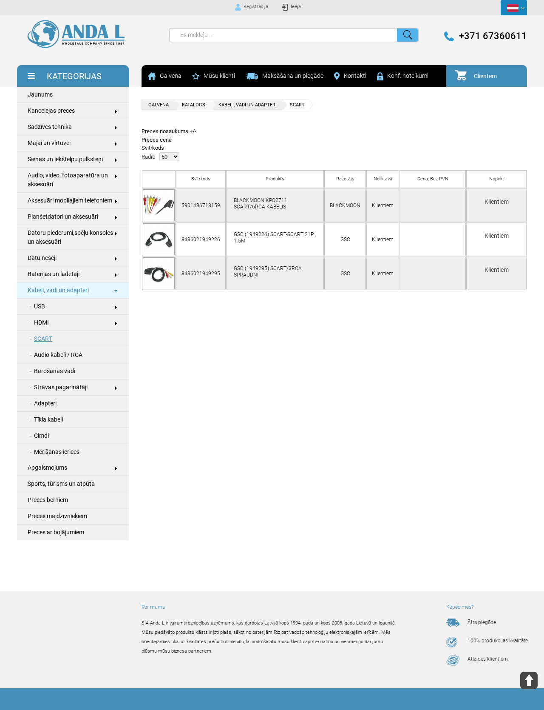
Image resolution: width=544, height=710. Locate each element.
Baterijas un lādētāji (53, 274)
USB (39, 306)
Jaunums (40, 94)
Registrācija (256, 6)
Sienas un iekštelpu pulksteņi (65, 159)
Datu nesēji (42, 257)
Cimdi (41, 435)
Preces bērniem (48, 499)
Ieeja (296, 6)
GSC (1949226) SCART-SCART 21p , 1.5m (275, 237)
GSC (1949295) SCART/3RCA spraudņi (268, 271)
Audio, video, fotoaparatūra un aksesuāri (68, 180)
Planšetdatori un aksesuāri (63, 216)
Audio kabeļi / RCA (58, 354)
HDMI (41, 322)
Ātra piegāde (482, 622)
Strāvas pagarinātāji (61, 387)
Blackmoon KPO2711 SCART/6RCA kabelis (260, 203)
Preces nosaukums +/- (169, 131)
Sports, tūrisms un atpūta (61, 483)
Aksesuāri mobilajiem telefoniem (70, 200)
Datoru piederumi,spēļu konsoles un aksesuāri (70, 237)
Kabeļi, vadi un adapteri (58, 290)
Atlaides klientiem (488, 659)
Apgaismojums (47, 467)
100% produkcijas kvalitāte (498, 641)
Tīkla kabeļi (48, 419)
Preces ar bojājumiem (56, 532)
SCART (43, 338)
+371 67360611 (493, 36)
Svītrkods (153, 148)
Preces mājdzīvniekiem (57, 516)
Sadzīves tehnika (50, 126)
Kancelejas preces (51, 110)
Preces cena (157, 140)
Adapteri (45, 403)
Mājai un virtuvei (49, 143)
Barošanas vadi (54, 371)
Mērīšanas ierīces (56, 451)
